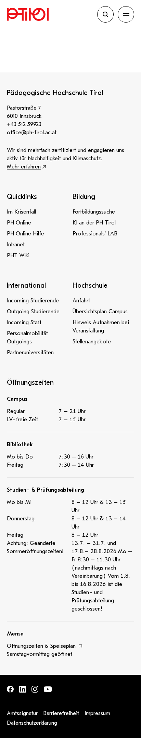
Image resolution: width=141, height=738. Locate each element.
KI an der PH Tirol (94, 223)
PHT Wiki (18, 255)
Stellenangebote (92, 342)
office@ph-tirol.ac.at (31, 132)
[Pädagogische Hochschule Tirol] (50, 14)
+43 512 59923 (24, 124)
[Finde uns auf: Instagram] (34, 689)
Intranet (16, 245)
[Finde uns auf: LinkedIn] (22, 689)
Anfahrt (81, 301)
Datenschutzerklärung (32, 723)
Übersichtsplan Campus (100, 312)
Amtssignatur (22, 713)
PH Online (19, 223)
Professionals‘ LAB (95, 234)
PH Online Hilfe (25, 234)
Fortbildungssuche (94, 212)
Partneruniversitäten (30, 353)
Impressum (97, 713)
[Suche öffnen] (105, 14)
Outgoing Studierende (33, 312)
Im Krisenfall (21, 212)
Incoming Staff (24, 322)
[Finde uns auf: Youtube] (48, 689)
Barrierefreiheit (61, 713)
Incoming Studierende (33, 301)
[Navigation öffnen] (126, 14)
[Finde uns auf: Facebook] (10, 689)
